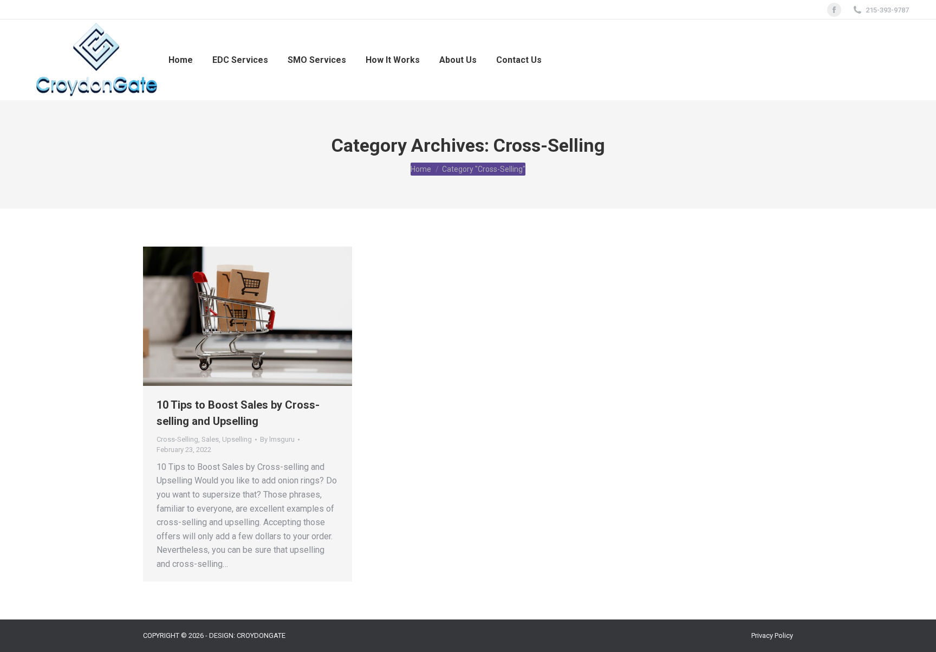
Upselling (237, 439)
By (277, 439)
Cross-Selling (177, 439)
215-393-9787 (887, 10)
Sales (210, 439)
